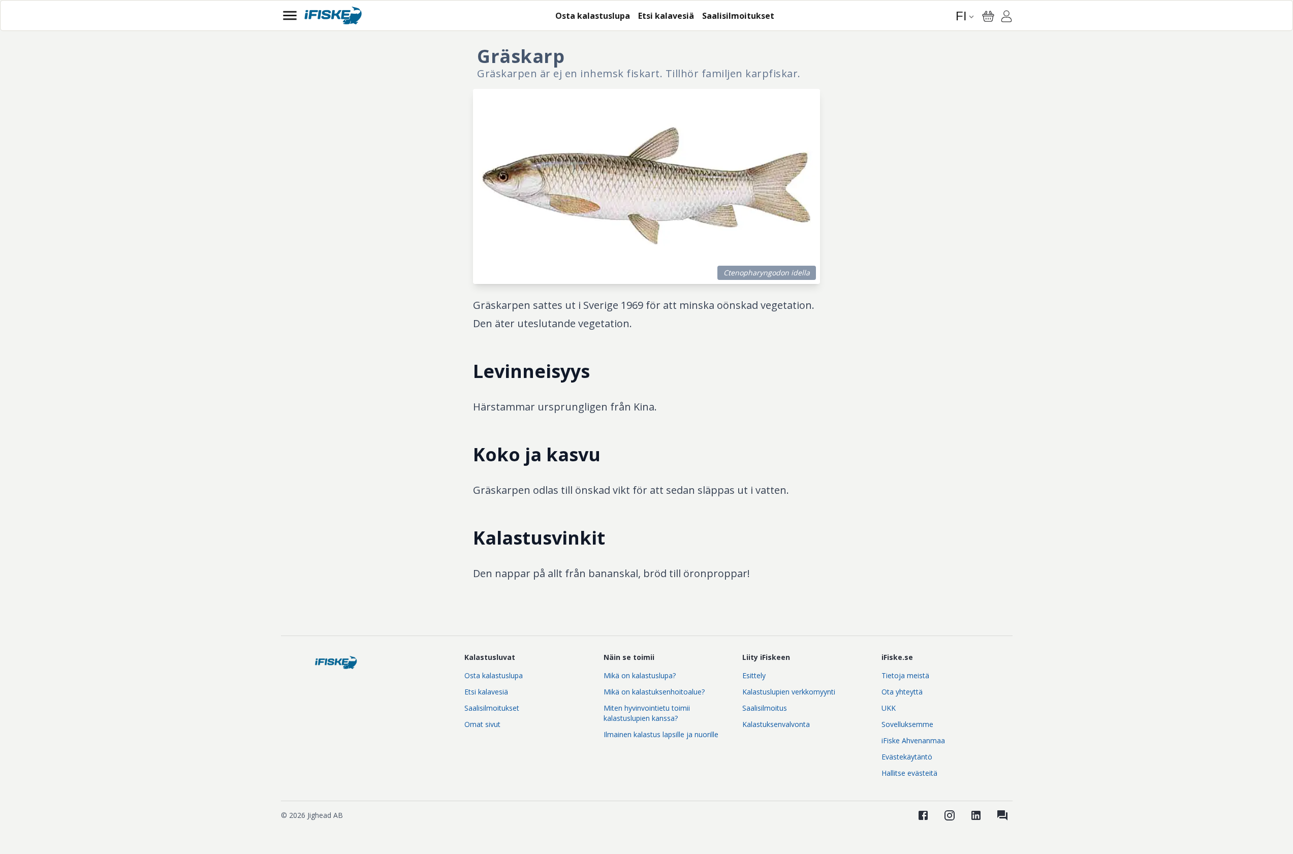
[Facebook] (923, 815)
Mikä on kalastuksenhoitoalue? (654, 692)
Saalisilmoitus (764, 708)
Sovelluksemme (907, 724)
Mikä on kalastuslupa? (640, 675)
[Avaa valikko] (290, 15)
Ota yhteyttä (902, 692)
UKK (888, 708)
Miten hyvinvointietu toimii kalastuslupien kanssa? (647, 713)
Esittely (754, 675)
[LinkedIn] (976, 815)
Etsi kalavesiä (486, 692)
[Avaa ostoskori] (988, 16)
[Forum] (1002, 815)
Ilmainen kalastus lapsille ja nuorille (661, 734)
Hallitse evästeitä (909, 773)
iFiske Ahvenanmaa (913, 740)
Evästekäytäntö (906, 757)
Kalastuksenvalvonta (776, 724)
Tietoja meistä (905, 675)
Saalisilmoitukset (491, 708)
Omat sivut (482, 724)
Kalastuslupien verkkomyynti (788, 692)
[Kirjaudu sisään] (1006, 17)
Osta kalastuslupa (493, 675)
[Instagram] (949, 815)
